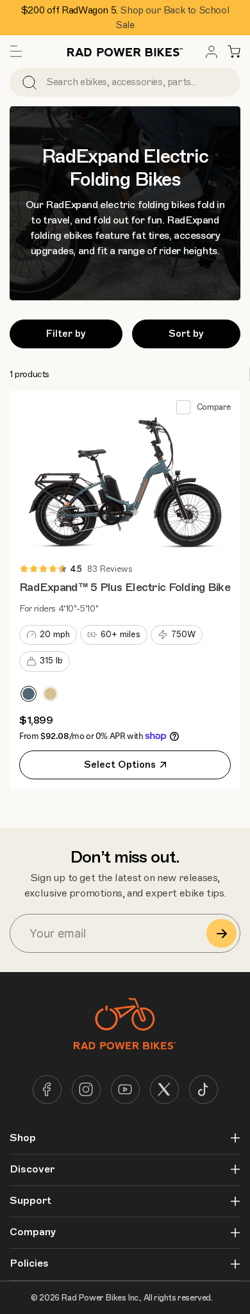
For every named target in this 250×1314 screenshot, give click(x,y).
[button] (16, 51)
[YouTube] (125, 1089)
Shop (23, 1138)
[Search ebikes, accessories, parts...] (29, 82)
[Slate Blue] (28, 694)
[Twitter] (164, 1089)
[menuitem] (211, 51)
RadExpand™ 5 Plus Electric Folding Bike (124, 587)
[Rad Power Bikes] (125, 51)
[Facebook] (47, 1089)
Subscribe (221, 933)
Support (30, 1201)
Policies (29, 1264)
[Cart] (234, 51)
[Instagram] (86, 1089)
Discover (32, 1170)
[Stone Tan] (50, 694)
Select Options (120, 764)
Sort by (186, 333)
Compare (214, 407)
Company (33, 1232)
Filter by (66, 333)
